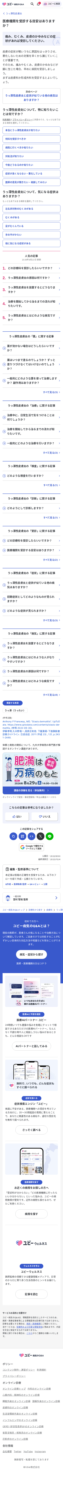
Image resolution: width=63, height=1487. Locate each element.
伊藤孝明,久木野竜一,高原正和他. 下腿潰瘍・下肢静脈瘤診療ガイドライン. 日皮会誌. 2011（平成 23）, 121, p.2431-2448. (31, 734)
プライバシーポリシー (22, 119)
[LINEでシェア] (49, 836)
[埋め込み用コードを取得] (31, 836)
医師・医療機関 (33, 1324)
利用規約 (6, 119)
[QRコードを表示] (22, 836)
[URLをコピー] (13, 836)
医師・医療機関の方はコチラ (31, 963)
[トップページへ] (31, 1357)
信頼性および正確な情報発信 (29, 1327)
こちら (29, 1333)
